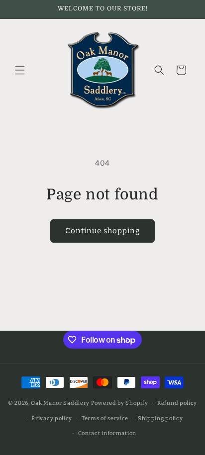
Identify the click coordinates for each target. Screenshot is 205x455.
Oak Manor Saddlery (60, 403)
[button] (20, 70)
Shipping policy (160, 418)
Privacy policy (51, 418)
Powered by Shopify (119, 403)
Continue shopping (102, 230)
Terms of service (105, 418)
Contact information (107, 433)
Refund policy (177, 403)
